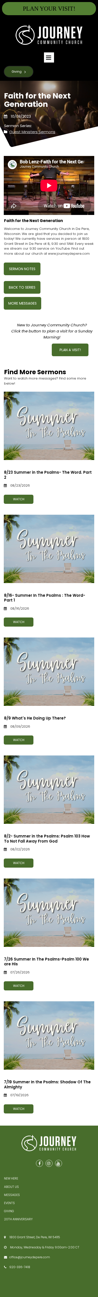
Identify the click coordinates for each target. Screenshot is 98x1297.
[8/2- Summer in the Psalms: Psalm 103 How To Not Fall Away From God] (49, 789)
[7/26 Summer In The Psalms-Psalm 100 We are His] (49, 913)
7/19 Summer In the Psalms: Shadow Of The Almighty (47, 1084)
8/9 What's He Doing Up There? (35, 718)
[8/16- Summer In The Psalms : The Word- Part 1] (49, 549)
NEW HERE (11, 1178)
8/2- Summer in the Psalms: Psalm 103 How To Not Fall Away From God (47, 838)
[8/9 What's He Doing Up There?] (49, 671)
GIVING (9, 1211)
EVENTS (9, 1203)
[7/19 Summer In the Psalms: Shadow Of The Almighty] (49, 1035)
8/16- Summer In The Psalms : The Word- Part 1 (44, 598)
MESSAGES (12, 1195)
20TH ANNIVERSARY (18, 1219)
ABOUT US (11, 1187)
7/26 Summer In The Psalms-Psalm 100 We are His (46, 961)
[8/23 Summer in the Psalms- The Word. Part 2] (49, 426)
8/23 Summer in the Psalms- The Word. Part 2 (48, 475)
